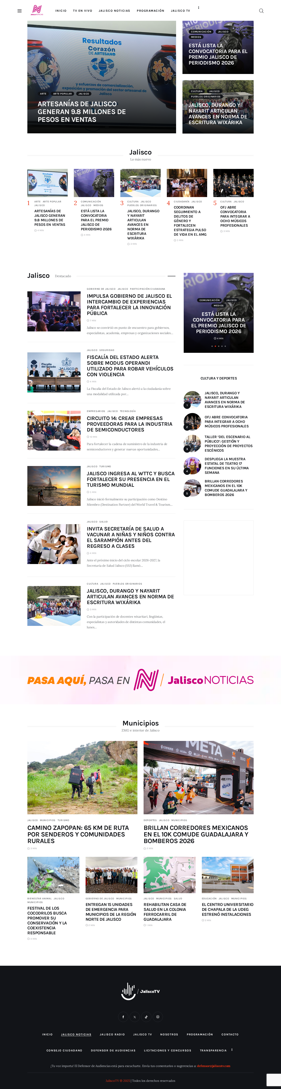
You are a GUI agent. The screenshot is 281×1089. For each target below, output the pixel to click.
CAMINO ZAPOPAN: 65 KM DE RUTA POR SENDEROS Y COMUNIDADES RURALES (78, 834)
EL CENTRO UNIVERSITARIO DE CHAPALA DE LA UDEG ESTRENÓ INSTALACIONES (227, 909)
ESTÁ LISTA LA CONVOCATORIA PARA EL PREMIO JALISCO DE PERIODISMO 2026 (218, 54)
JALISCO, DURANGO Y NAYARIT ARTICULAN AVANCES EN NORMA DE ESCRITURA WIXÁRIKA (218, 114)
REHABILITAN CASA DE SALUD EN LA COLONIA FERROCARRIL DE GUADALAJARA (165, 912)
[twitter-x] (135, 1017)
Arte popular (62, 93)
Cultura (196, 91)
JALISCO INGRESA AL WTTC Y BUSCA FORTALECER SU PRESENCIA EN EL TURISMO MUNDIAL (130, 479)
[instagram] (158, 1017)
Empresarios (96, 411)
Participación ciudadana (147, 288)
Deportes (150, 820)
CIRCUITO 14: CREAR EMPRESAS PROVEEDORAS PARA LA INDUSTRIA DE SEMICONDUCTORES (129, 424)
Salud (103, 521)
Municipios (48, 820)
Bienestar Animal (39, 898)
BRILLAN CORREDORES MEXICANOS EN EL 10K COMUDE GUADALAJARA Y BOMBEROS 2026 (196, 834)
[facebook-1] (123, 1017)
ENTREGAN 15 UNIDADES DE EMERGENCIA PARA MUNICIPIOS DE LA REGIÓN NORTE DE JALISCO (111, 912)
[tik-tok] (146, 1017)
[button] (212, 346)
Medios (196, 37)
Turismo (105, 466)
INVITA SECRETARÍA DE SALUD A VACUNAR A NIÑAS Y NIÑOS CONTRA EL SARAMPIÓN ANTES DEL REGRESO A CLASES (131, 537)
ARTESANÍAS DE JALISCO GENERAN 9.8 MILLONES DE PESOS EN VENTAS (82, 112)
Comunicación (201, 31)
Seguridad (106, 350)
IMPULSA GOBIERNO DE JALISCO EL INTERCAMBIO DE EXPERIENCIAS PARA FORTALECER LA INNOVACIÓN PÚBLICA (129, 304)
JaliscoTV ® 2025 (118, 1081)
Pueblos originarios (206, 96)
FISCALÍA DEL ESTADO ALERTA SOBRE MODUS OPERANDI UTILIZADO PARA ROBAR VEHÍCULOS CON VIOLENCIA (130, 366)
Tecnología (128, 411)
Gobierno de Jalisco (101, 288)
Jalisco (84, 93)
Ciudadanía (181, 201)
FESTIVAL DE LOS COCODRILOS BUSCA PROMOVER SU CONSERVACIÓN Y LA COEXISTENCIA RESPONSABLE (47, 920)
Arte (43, 93)
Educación (209, 898)
